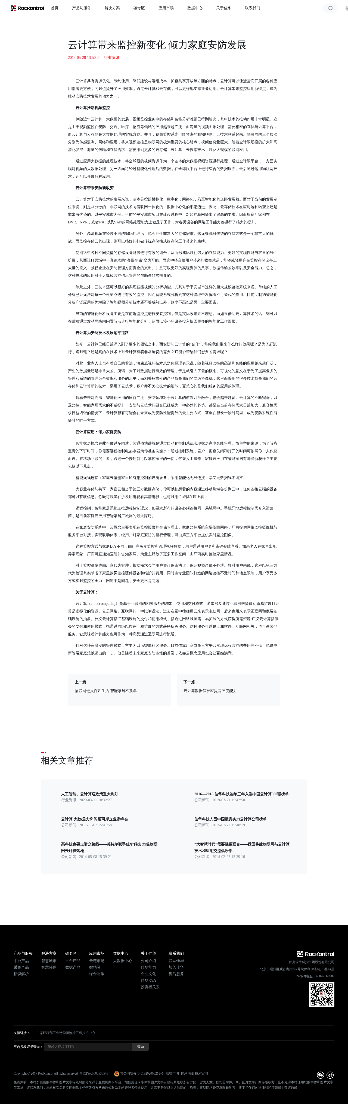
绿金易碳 (96, 974)
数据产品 (72, 967)
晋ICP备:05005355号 (93, 1073)
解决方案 (112, 8)
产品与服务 (81, 8)
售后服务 (176, 974)
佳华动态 (148, 980)
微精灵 (95, 967)
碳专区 (139, 8)
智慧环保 (49, 967)
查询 (140, 1047)
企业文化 (148, 974)
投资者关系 (150, 987)
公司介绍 (148, 961)
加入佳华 (176, 967)
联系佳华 (176, 961)
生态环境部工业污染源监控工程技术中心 (65, 1033)
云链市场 (96, 961)
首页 (54, 8)
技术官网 (201, 1073)
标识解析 (21, 974)
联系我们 (252, 8)
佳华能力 (148, 967)
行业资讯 (111, 58)
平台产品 (21, 961)
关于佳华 (223, 8)
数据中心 (195, 8)
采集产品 (21, 967)
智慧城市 (49, 961)
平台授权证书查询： (28, 1047)
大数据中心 (122, 961)
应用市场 (166, 8)
